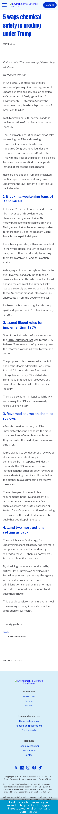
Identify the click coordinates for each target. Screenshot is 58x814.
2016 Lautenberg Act (20, 339)
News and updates (29, 721)
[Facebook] (34, 768)
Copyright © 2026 (13, 777)
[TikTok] (40, 768)
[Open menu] (4, 5)
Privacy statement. (28, 779)
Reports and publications (29, 725)
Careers (29, 701)
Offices (29, 705)
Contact (29, 755)
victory (24, 405)
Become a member (29, 746)
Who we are (29, 696)
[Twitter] (16, 768)
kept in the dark (30, 519)
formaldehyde (11, 575)
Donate (50, 5)
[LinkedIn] (22, 768)
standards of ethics (39, 797)
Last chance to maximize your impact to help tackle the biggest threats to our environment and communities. (29, 807)
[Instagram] (28, 768)
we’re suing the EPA (14, 401)
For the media (29, 730)
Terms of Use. (44, 779)
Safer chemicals (17, 636)
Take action (29, 750)
